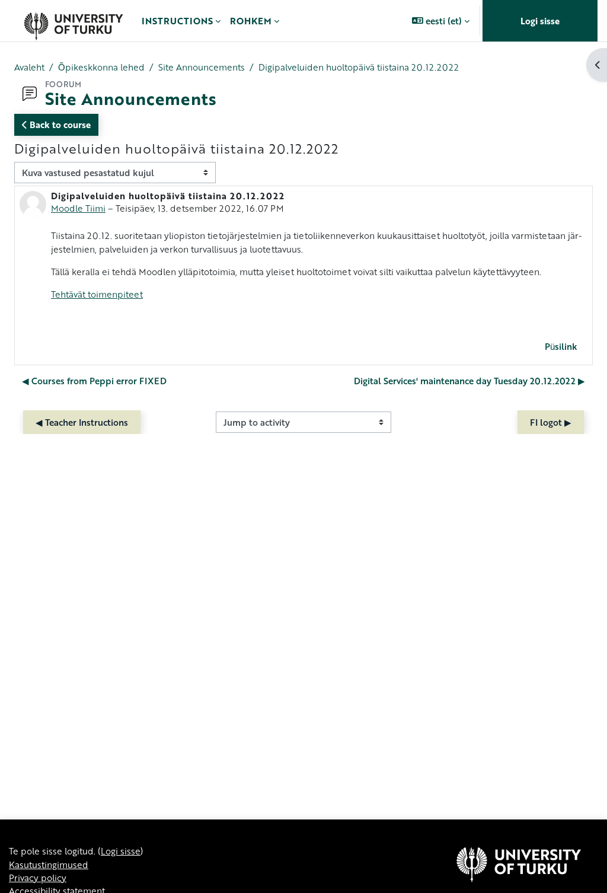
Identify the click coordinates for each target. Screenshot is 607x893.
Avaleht (29, 67)
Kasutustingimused (48, 864)
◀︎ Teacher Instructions (82, 422)
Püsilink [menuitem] (561, 346)
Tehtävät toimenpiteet (97, 294)
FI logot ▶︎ (550, 422)
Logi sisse (540, 20)
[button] (440, 21)
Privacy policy (37, 877)
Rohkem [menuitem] (250, 20)
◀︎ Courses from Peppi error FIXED (94, 380)
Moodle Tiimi (78, 208)
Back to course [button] (59, 124)
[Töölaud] (73, 21)
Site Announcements (201, 67)
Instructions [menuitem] (177, 20)
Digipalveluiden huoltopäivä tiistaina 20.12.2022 (358, 67)
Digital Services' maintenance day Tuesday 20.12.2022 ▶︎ (469, 380)
